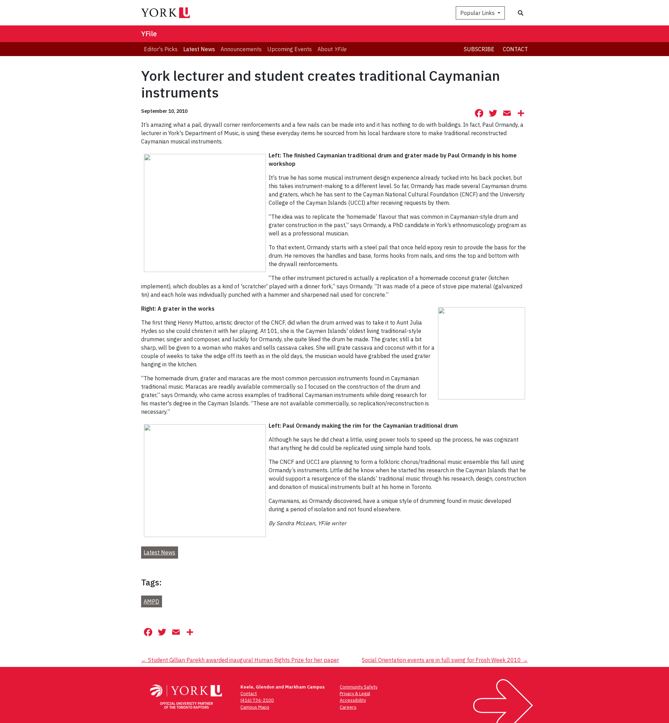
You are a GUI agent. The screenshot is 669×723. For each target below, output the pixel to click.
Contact (515, 49)
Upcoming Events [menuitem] (289, 49)
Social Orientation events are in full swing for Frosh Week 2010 (445, 659)
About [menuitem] (331, 49)
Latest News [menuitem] (199, 49)
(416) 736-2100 (257, 700)
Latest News (159, 552)
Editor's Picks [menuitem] (161, 49)
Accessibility (353, 700)
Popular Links (478, 12)
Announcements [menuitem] (241, 49)
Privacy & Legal (355, 694)
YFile (149, 33)
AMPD (151, 601)
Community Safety (358, 687)
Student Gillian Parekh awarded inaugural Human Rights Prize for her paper (240, 659)
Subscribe (479, 49)
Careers (348, 707)
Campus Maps (254, 707)
